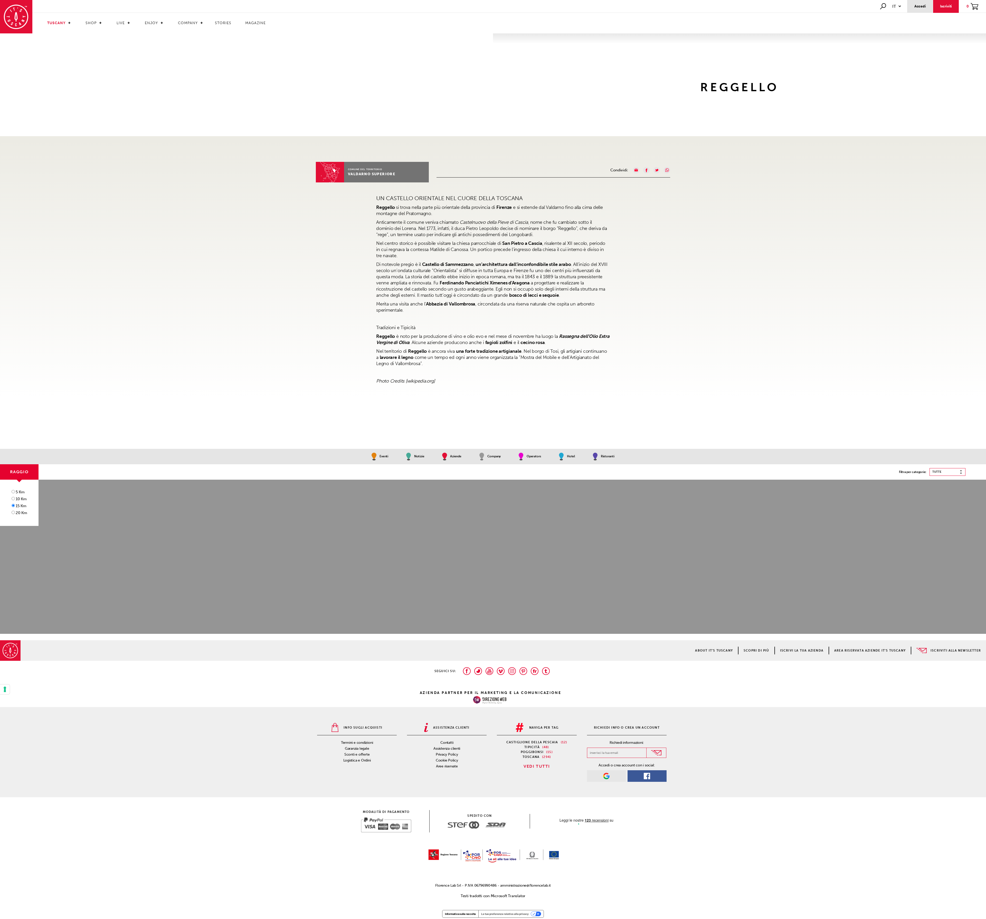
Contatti (446, 742)
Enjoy (151, 23)
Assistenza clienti (446, 748)
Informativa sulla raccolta (460, 913)
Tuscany (56, 23)
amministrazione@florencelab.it (525, 885)
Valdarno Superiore (371, 174)
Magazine (255, 23)
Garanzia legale (357, 748)
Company (188, 23)
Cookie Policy (447, 760)
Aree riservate (447, 766)
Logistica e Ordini (357, 760)
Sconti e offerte (356, 754)
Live (121, 23)
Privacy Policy (447, 754)
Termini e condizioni (357, 742)
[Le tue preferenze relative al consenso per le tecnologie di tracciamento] (5, 689)
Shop (91, 23)
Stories (223, 23)
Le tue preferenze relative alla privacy (505, 913)
